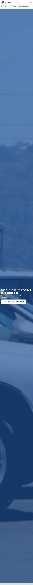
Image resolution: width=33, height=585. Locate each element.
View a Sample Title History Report (14, 302)
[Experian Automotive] (7, 2)
